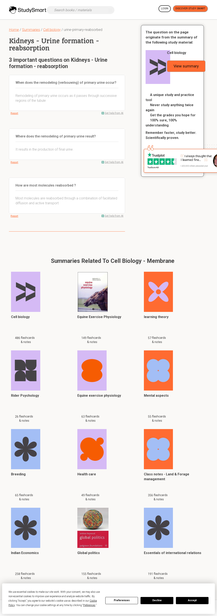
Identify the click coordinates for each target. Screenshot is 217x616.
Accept (192, 600)
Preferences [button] (89, 605)
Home (14, 29)
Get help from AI (114, 113)
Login (164, 8)
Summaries (31, 29)
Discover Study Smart (190, 8)
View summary (186, 66)
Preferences (122, 600)
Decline (157, 600)
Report (14, 113)
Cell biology (52, 29)
